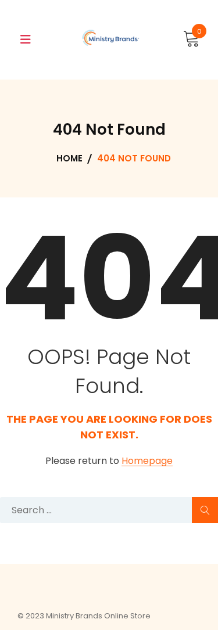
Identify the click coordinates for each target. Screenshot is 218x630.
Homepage (147, 461)
